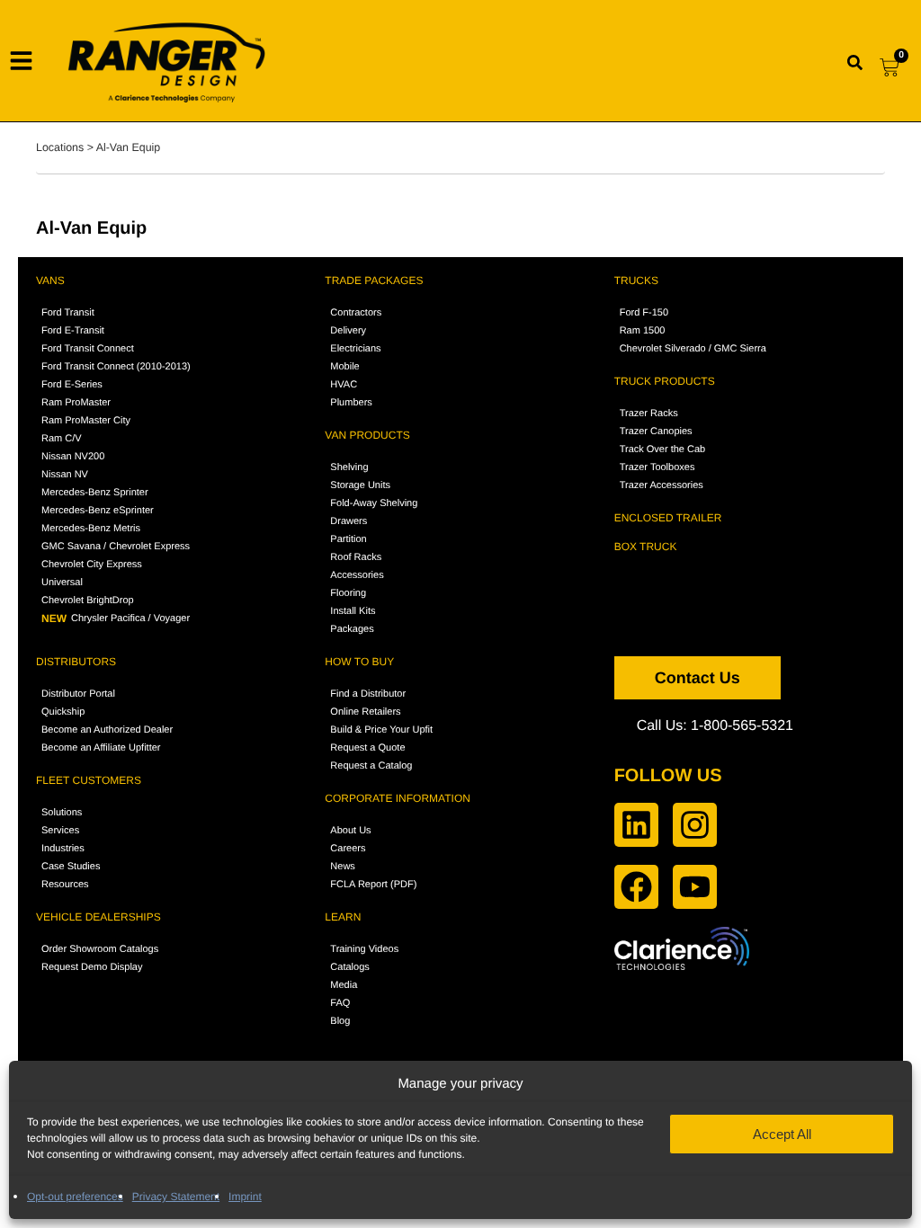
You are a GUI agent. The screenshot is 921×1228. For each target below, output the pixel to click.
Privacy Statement (175, 1196)
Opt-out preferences (75, 1196)
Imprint (245, 1196)
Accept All (782, 1134)
